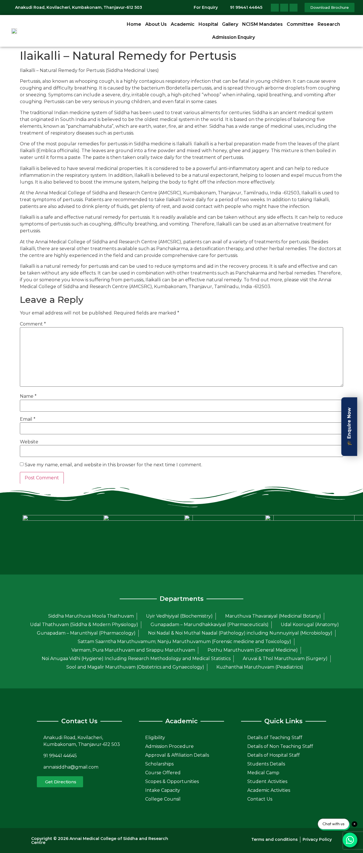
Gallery (230, 24)
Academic (183, 24)
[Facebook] (275, 8)
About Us (156, 24)
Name (28, 396)
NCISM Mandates (262, 24)
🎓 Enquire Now (349, 426)
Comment (33, 324)
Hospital (208, 24)
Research (329, 24)
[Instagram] (284, 8)
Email (27, 419)
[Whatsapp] (293, 8)
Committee (300, 24)
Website (29, 442)
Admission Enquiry (233, 37)
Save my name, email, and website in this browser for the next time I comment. (113, 465)
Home (134, 24)
